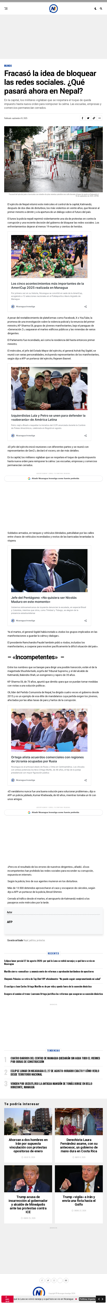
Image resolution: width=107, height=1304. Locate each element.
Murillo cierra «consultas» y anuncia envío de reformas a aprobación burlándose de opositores (49, 971)
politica (32, 940)
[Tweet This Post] (88, 118)
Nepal (26, 940)
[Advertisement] (53, 36)
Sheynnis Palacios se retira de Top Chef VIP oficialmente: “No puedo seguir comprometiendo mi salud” (52, 979)
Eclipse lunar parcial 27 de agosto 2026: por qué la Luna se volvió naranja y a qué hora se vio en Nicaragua (49, 962)
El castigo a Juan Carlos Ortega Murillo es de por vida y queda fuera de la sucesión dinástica (48, 986)
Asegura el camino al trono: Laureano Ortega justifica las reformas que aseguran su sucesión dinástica (53, 994)
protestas (41, 940)
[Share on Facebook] (82, 118)
